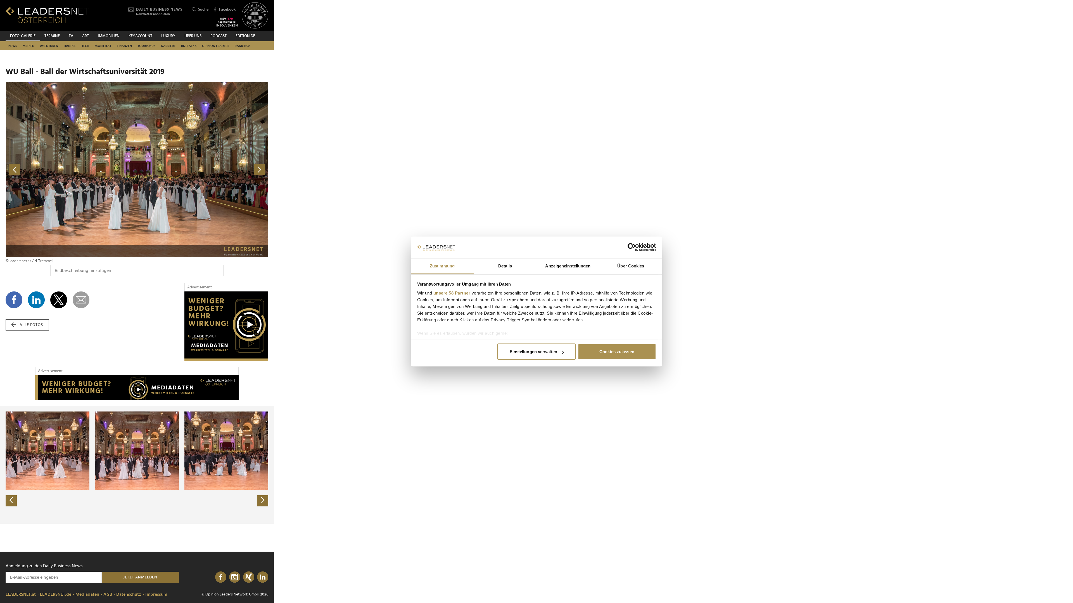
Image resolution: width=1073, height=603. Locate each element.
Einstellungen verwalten (533, 351)
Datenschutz (128, 594)
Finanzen (124, 45)
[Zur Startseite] (47, 15)
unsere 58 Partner (452, 292)
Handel (70, 45)
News (12, 45)
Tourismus (146, 45)
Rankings (242, 45)
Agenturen (49, 45)
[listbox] (137, 464)
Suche (203, 9)
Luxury (168, 36)
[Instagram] (234, 577)
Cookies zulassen (616, 351)
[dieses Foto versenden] (81, 299)
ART (85, 36)
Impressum (156, 594)
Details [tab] (505, 265)
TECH (85, 45)
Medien (28, 45)
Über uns (192, 36)
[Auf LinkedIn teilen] (36, 299)
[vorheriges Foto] (71, 169)
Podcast (218, 36)
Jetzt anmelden (140, 577)
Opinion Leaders (215, 45)
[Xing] (248, 577)
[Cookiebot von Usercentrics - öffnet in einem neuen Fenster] (631, 247)
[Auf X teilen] (58, 299)
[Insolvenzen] (227, 22)
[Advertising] (226, 326)
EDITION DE (245, 36)
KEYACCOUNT (140, 36)
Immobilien (109, 36)
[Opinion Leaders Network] (255, 15)
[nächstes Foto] (202, 169)
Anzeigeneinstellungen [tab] (567, 265)
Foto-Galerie (22, 36)
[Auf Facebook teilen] (14, 299)
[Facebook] (220, 577)
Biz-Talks (188, 45)
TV (71, 36)
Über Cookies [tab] (630, 265)
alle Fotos (31, 325)
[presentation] (11, 500)
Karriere (168, 45)
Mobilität (103, 45)
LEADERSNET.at (21, 594)
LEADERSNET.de (55, 594)
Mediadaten (87, 594)
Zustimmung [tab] (442, 265)
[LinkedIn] (262, 577)
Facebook (227, 9)
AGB (107, 594)
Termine (52, 36)
